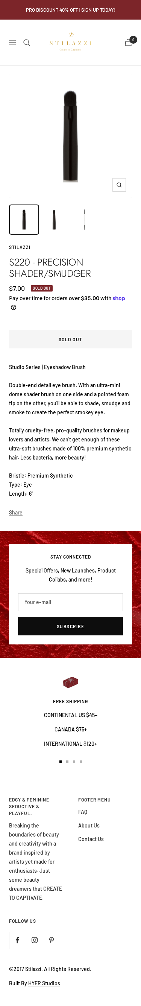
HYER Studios (44, 983)
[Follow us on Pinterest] (51, 940)
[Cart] (128, 42)
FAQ (82, 812)
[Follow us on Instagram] (34, 940)
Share (16, 512)
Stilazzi (19, 247)
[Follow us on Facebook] (17, 940)
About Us (89, 825)
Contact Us (91, 839)
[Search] (26, 42)
